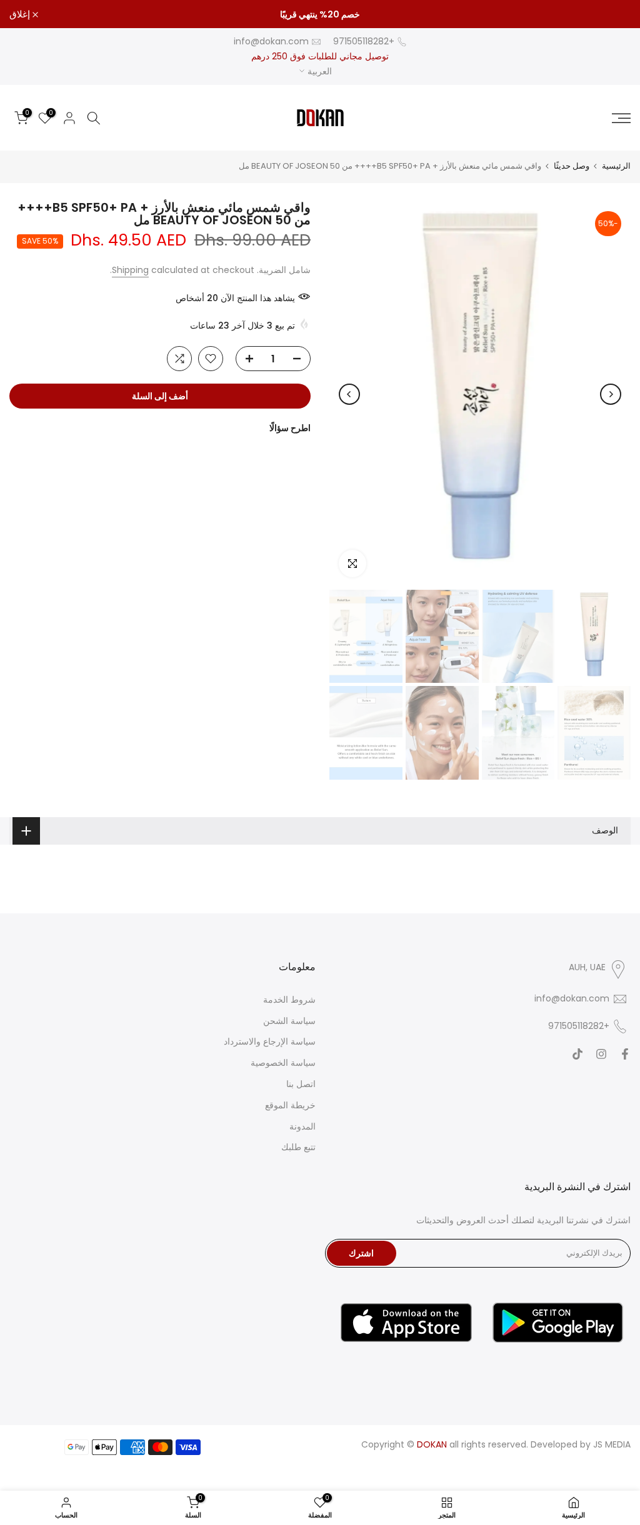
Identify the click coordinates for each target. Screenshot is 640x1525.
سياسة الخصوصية (283, 1062)
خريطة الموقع (290, 1105)
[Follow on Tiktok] (577, 1053)
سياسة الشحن (289, 1021)
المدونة (302, 1126)
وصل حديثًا (571, 166)
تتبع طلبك (298, 1147)
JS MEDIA (612, 1444)
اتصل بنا (301, 1084)
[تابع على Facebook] (625, 1053)
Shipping (130, 270)
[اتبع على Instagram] (601, 1053)
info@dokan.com (271, 41)
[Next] (349, 394)
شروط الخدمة (289, 999)
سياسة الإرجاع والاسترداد (270, 1041)
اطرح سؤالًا (290, 428)
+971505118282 (363, 41)
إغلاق (613, 14)
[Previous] (610, 394)
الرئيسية (616, 166)
